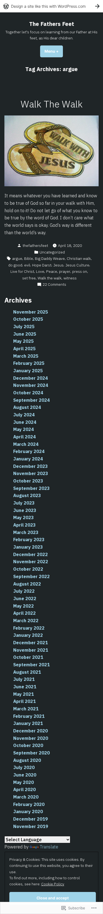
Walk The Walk (52, 104)
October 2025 (28, 319)
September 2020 (31, 753)
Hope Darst (41, 265)
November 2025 (30, 312)
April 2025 (24, 349)
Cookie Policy (52, 883)
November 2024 (30, 385)
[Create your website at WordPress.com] (51, 6)
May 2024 (23, 429)
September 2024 (31, 400)
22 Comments (54, 284)
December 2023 (30, 466)
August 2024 (27, 407)
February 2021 (28, 716)
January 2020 (28, 811)
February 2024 (28, 451)
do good (15, 265)
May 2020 (23, 782)
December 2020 (30, 731)
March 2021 (25, 709)
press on (79, 271)
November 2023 (30, 473)
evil (27, 265)
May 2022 (23, 606)
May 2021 (23, 694)
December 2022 (30, 554)
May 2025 (23, 341)
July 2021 (24, 679)
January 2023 (28, 547)
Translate (49, 847)
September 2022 (31, 576)
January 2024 (28, 459)
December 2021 (30, 643)
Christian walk (79, 258)
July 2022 (24, 591)
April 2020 (24, 789)
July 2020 (24, 767)
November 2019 (30, 826)
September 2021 (31, 665)
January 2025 (28, 371)
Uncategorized (52, 252)
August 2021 (27, 672)
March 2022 (25, 621)
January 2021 (28, 723)
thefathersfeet (35, 245)
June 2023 (24, 510)
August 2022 (27, 584)
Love (40, 271)
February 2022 (28, 628)
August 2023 (27, 495)
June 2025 (24, 334)
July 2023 (24, 503)
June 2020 (24, 775)
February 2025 (28, 363)
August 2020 (27, 760)
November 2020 (30, 738)
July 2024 (24, 415)
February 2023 (28, 539)
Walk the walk (50, 278)
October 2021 (28, 657)
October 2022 (28, 569)
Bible (28, 258)
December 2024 (30, 378)
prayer (64, 271)
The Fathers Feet (51, 24)
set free (29, 278)
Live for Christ (22, 271)
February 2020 (28, 804)
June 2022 (24, 598)
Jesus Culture (77, 265)
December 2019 (30, 819)
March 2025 (25, 356)
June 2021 (24, 687)
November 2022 (30, 562)
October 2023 (28, 481)
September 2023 (31, 488)
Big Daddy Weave (50, 258)
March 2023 (25, 532)
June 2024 (24, 422)
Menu (53, 51)
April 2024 (24, 437)
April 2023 (24, 525)
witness (70, 278)
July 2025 (24, 326)
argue (17, 258)
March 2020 (25, 797)
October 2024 (28, 393)
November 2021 (30, 650)
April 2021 (24, 701)
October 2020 (28, 745)
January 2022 (28, 635)
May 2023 (23, 517)
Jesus (58, 265)
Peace (51, 271)
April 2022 (24, 613)
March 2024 (25, 444)
